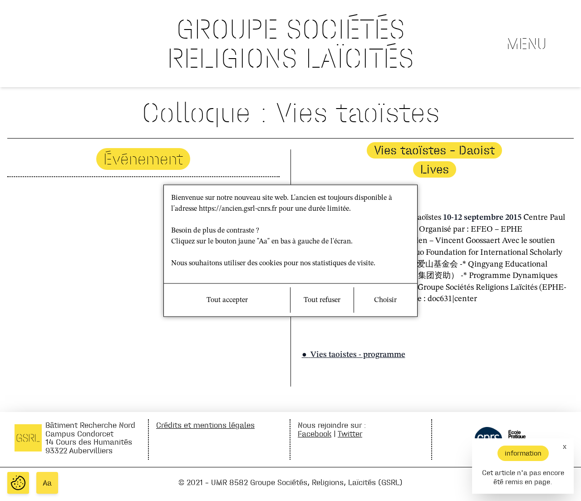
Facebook (314, 433)
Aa (47, 482)
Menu (527, 44)
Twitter (350, 433)
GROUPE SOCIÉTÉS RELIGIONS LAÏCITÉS (290, 43)
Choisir (385, 299)
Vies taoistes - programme (357, 355)
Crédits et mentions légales (205, 425)
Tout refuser (322, 299)
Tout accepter (227, 299)
